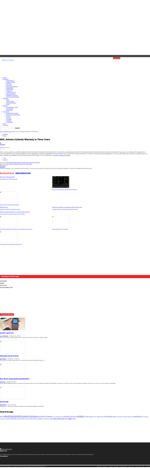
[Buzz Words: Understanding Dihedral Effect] (12, 375)
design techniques (46, 416)
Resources (6, 112)
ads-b (2, 416)
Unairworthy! (9, 122)
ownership (2, 418)
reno (31, 418)
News (7, 100)
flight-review (89, 416)
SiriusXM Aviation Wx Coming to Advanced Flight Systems (65, 209)
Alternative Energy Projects (9, 356)
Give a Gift (148, 58)
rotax (37, 418)
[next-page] (4, 247)
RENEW (2, 283)
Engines (8, 116)
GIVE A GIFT (3, 285)
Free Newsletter (136, 58)
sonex (51, 418)
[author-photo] (3, 165)
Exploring (8, 83)
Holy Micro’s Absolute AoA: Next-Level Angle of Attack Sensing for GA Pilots (16, 229)
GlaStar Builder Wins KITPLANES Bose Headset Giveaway (24, 162)
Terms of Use (137, 466)
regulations (27, 418)
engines (80, 416)
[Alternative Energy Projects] (12, 353)
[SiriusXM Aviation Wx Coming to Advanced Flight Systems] (67, 207)
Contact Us (9, 91)
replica (34, 418)
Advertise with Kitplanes (12, 97)
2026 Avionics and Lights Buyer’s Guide (8, 179)
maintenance (137, 416)
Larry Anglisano (4, 336)
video (70, 418)
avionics (5, 160)
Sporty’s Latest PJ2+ (7, 333)
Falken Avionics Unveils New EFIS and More (9, 204)
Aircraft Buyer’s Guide (12, 113)
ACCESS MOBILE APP (6, 287)
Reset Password (10, 94)
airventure (9, 416)
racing (23, 418)
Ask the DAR (4, 402)
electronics (73, 416)
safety (40, 418)
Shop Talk (9, 85)
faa (85, 416)
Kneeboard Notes (11, 103)
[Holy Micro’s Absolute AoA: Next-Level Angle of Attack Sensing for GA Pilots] (8, 227)
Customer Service (11, 92)
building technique (30, 416)
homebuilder (108, 416)
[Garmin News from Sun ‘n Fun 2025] (60, 227)
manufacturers (145, 416)
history (102, 416)
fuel (94, 416)
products (13, 418)
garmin (98, 416)
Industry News (10, 101)
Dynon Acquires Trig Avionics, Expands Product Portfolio (12, 214)
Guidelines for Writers (12, 95)
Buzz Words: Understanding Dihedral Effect (14, 379)
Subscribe (124, 58)
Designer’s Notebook (12, 86)
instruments (119, 416)
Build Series (9, 110)
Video (7, 104)
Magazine (5, 79)
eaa (57, 416)
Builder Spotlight (10, 82)
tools (62, 418)
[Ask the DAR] (12, 398)
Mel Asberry (3, 405)
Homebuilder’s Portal (12, 107)
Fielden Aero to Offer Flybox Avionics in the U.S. (10, 209)
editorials (59, 416)
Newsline (5, 98)
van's (66, 418)
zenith (74, 418)
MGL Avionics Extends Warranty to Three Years (19, 164)
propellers (18, 418)
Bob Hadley (3, 359)
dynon (54, 416)
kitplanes (129, 416)
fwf (95, 416)
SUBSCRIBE (9, 89)
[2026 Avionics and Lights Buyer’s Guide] (7, 177)
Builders (5, 106)
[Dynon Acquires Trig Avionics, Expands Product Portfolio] (15, 212)
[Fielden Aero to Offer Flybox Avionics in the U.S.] (4, 207)
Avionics (8, 117)
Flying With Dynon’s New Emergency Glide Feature (11, 244)
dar (39, 416)
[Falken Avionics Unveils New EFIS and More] (8, 202)
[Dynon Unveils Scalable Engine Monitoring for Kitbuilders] (60, 187)
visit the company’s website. (61, 155)
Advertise (142, 58)
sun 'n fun (57, 418)
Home (4, 77)
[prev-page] (1, 247)
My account (129, 58)
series (43, 418)
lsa (132, 416)
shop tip (47, 418)
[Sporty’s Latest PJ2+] (12, 330)
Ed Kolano (2, 382)
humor (114, 416)
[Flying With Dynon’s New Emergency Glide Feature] (8, 242)
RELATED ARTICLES (7, 173)
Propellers (9, 119)
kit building (124, 416)
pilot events (7, 418)
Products (8, 120)
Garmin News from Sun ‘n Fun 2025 (60, 229)
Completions (9, 109)
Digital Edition (10, 88)
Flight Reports (10, 80)
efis (63, 416)
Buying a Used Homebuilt (13, 114)
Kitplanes (2, 144)
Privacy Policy (131, 466)
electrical (67, 416)
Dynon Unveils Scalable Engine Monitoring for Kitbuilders (64, 189)
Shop (4, 123)
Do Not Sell (148, 466)
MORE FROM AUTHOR (22, 173)
